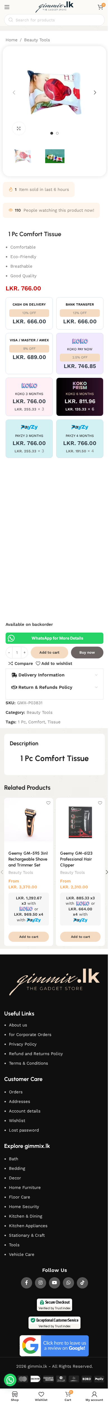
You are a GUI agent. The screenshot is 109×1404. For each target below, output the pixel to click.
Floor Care (19, 1197)
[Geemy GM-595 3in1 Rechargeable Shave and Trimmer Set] (28, 822)
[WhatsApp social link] (68, 1282)
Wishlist (17, 1120)
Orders (16, 1091)
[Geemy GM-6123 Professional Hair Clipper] (80, 822)
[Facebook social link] (26, 1282)
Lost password (24, 1130)
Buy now (87, 652)
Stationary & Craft (27, 1235)
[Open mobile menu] (7, 7)
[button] (14, 92)
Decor (15, 1177)
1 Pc (22, 721)
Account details (25, 1111)
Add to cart (49, 652)
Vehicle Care (21, 1254)
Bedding (17, 1168)
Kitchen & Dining (25, 1216)
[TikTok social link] (82, 1282)
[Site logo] (54, 6)
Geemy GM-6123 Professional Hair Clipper (76, 859)
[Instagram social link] (40, 1282)
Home (12, 39)
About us (18, 1025)
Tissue (54, 721)
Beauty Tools (37, 39)
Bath (13, 1158)
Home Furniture (25, 1187)
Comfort (36, 721)
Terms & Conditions (28, 1063)
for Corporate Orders (30, 1034)
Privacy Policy (23, 1044)
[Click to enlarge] (19, 128)
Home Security (24, 1206)
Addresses (19, 1101)
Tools (14, 1244)
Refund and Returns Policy (36, 1053)
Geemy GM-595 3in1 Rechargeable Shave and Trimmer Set (28, 859)
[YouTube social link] (54, 1282)
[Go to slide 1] (51, 133)
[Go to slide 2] (57, 133)
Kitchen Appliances (28, 1225)
